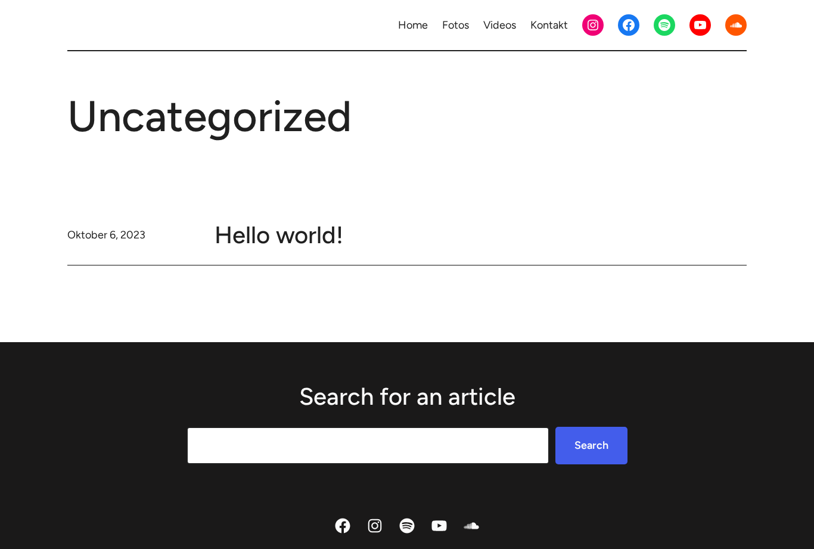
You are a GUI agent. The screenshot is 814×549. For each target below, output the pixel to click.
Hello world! (279, 235)
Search (591, 445)
